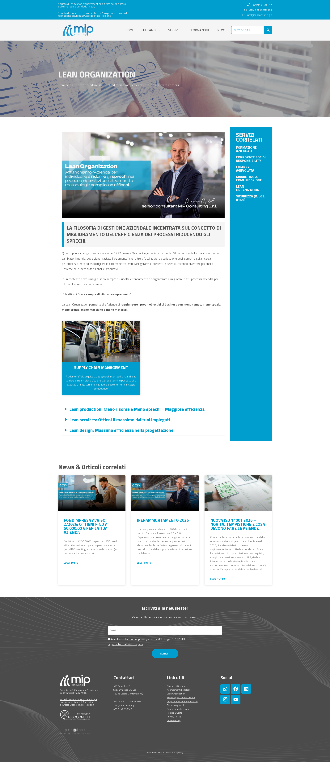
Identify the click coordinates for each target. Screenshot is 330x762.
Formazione (200, 30)
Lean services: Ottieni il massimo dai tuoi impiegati (119, 419)
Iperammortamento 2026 (163, 520)
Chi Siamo (149, 30)
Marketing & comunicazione (249, 178)
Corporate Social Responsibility (251, 159)
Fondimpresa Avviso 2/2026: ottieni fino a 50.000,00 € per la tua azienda (86, 526)
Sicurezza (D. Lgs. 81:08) (250, 198)
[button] (143, 409)
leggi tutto (71, 563)
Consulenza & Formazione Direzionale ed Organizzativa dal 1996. (79, 691)
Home (129, 30)
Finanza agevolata (245, 168)
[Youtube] (235, 699)
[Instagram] (225, 699)
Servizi (173, 30)
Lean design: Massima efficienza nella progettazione (121, 430)
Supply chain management (101, 367)
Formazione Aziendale (246, 149)
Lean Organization (247, 188)
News (221, 30)
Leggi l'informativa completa (125, 644)
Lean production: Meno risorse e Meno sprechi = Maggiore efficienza (137, 409)
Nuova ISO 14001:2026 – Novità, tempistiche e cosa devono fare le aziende (237, 524)
